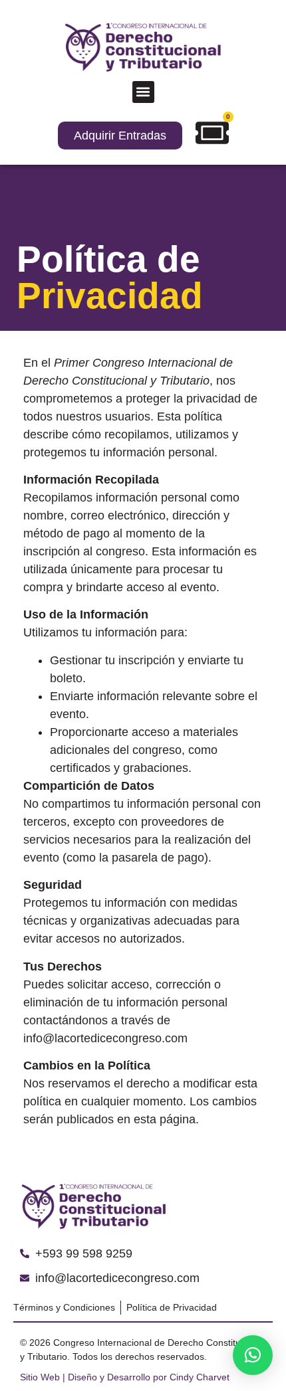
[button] (143, 92)
